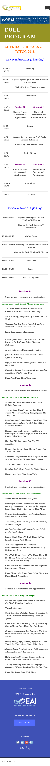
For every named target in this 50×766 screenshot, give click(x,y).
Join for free (25, 723)
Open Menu (47, 8)
